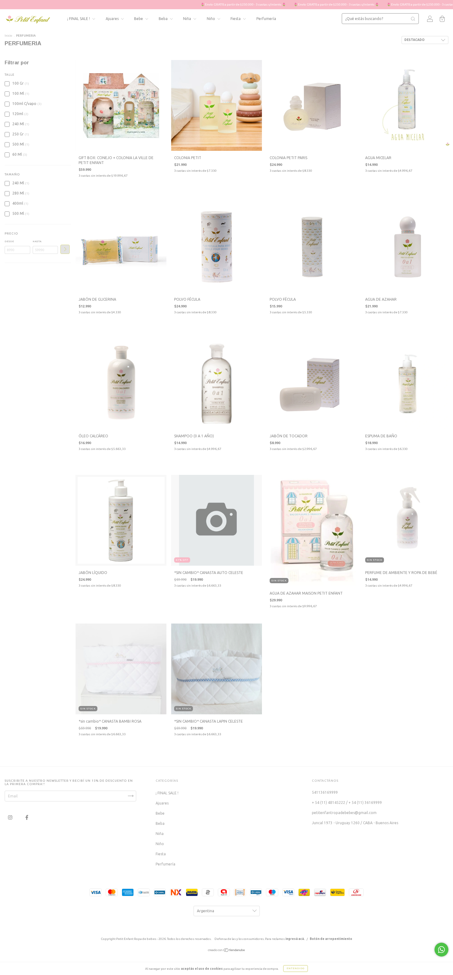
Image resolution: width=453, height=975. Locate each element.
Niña (187, 19)
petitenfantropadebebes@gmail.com (344, 813)
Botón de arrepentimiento (331, 939)
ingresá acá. (295, 939)
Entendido (295, 968)
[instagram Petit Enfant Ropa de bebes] (11, 817)
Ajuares (113, 19)
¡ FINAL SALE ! (79, 19)
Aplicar (65, 249)
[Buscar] (413, 19)
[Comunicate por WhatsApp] (441, 950)
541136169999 (325, 792)
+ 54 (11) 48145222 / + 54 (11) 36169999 (347, 802)
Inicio (8, 35)
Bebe (139, 19)
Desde (9, 241)
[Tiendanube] (226, 951)
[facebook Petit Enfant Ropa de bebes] (26, 817)
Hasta (37, 241)
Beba (164, 19)
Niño (211, 19)
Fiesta (236, 19)
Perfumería (266, 19)
